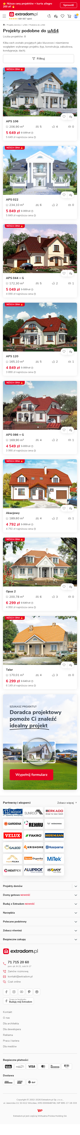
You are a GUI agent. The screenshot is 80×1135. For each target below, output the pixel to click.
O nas (6, 1018)
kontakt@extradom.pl (20, 976)
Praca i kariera (11, 1040)
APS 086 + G (15, 435)
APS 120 (12, 356)
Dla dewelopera (12, 1029)
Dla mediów (10, 1046)
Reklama (8, 1035)
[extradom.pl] (23, 14)
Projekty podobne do (31, 31)
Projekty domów (14, 25)
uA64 (25, 25)
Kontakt (7, 1012)
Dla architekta (11, 1023)
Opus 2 (11, 591)
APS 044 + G (15, 278)
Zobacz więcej (65, 803)
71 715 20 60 (18, 962)
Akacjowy (13, 513)
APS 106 (12, 121)
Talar (9, 670)
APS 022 (12, 200)
